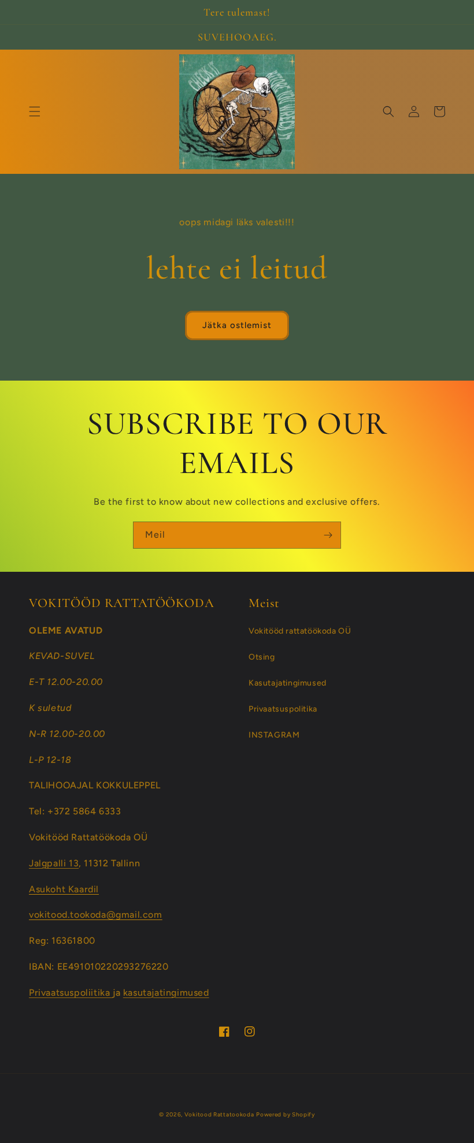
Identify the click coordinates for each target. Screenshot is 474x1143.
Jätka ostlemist (237, 325)
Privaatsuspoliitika (71, 992)
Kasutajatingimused (288, 683)
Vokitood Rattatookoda (219, 1114)
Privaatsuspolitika (283, 709)
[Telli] (327, 535)
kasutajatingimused (166, 992)
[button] (34, 111)
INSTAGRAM (274, 735)
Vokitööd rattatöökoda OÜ (300, 631)
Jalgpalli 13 (54, 863)
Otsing (262, 657)
